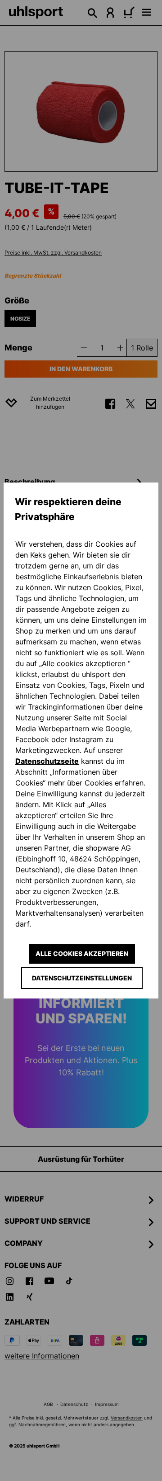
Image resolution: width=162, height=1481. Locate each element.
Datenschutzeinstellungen (82, 978)
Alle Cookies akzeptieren (82, 953)
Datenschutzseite (47, 761)
